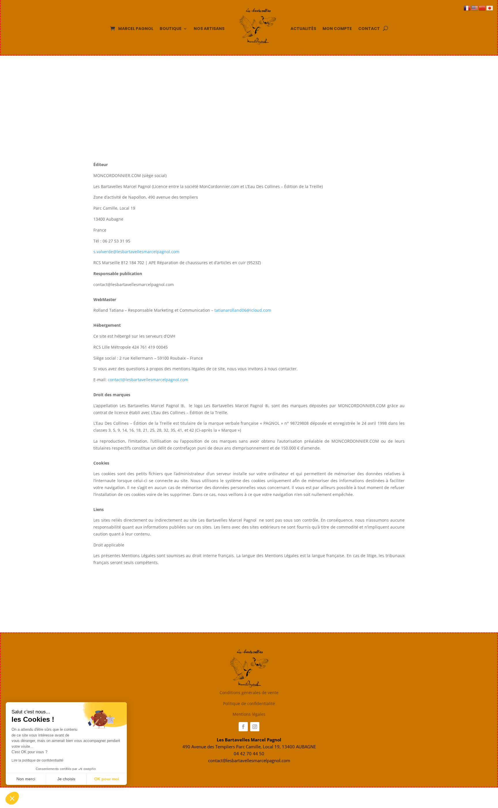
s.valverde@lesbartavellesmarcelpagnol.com (136, 251)
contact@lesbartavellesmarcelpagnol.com (148, 379)
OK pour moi (106, 779)
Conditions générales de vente (249, 692)
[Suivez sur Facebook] (243, 726)
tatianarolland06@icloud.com (243, 310)
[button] (12, 798)
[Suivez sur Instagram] (254, 726)
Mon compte (337, 28)
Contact (369, 28)
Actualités (303, 28)
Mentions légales (249, 714)
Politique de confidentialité (249, 703)
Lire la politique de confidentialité (37, 760)
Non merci (25, 779)
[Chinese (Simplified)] (482, 7)
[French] (467, 7)
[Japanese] (490, 7)
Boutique (171, 28)
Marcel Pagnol (135, 28)
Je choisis (66, 779)
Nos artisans (209, 28)
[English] (475, 7)
